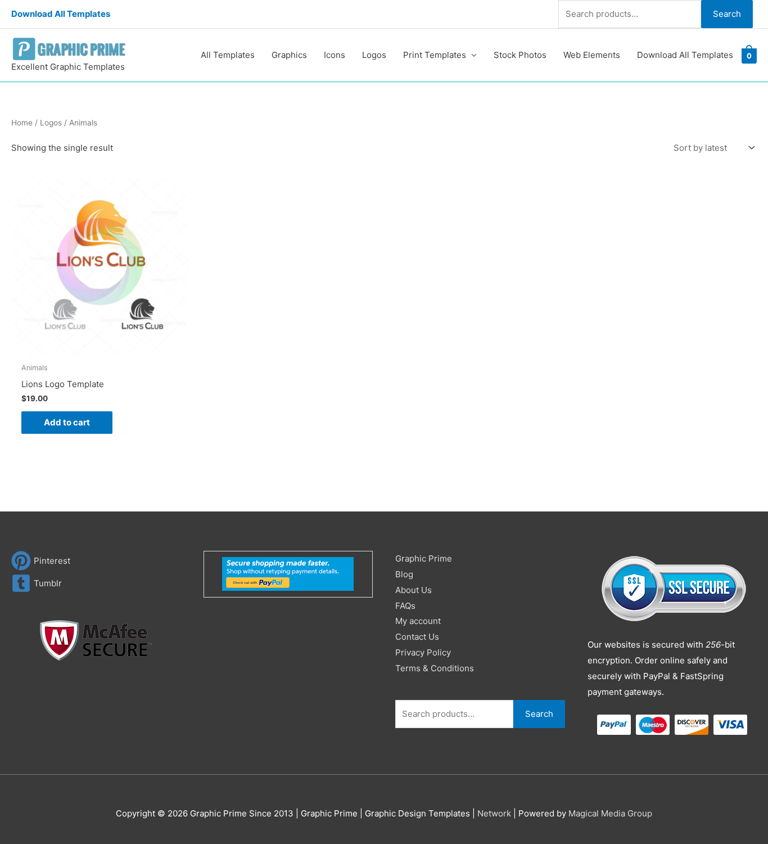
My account (418, 621)
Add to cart (67, 422)
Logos (374, 55)
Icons (334, 55)
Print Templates (434, 55)
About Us (413, 590)
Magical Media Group (610, 813)
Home (22, 122)
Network (494, 813)
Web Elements (591, 55)
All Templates (228, 55)
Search (727, 13)
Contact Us (417, 636)
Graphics (289, 55)
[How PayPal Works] (288, 573)
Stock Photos (520, 55)
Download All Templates (60, 13)
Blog (404, 574)
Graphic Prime (423, 558)
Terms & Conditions (434, 668)
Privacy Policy (423, 652)
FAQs (405, 605)
